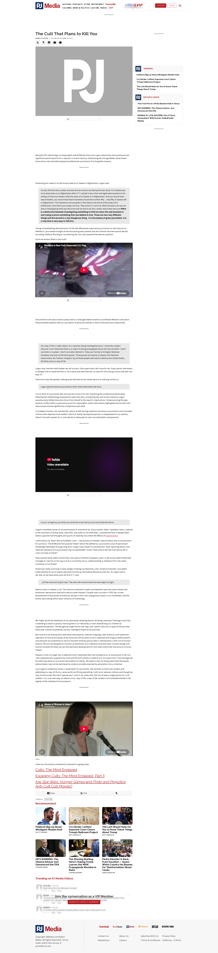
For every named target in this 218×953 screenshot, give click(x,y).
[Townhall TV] (111, 4)
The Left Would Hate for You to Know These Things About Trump (117, 829)
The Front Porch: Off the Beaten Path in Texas (158, 104)
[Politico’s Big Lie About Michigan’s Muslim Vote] (51, 815)
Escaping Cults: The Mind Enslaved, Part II (70, 776)
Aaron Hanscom (108, 873)
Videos (103, 8)
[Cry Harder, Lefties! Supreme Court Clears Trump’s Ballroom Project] (84, 815)
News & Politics (81, 8)
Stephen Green (42, 867)
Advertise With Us (149, 936)
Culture (94, 8)
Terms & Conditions (150, 940)
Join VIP (161, 5)
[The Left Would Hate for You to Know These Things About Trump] (117, 815)
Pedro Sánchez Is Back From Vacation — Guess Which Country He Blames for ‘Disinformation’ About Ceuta (117, 864)
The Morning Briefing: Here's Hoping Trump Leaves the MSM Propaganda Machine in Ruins (82, 864)
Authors (66, 4)
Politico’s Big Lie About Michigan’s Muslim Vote (49, 828)
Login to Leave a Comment (84, 902)
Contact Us (103, 936)
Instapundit (97, 4)
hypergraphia (111, 535)
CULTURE (48, 799)
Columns (67, 8)
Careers (123, 940)
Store (87, 4)
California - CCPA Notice (172, 940)
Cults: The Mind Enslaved (56, 770)
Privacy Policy (168, 936)
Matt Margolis (75, 835)
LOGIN (172, 5)
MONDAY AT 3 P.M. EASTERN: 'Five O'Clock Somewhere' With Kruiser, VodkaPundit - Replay (156, 118)
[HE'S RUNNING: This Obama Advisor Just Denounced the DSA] (51, 847)
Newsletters (104, 940)
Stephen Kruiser (75, 873)
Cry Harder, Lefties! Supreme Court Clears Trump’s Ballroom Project (83, 829)
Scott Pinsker (41, 832)
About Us (124, 936)
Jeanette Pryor (41, 38)
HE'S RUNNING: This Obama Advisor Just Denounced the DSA (47, 862)
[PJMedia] (47, 5)
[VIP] (111, 7)
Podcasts (78, 4)
